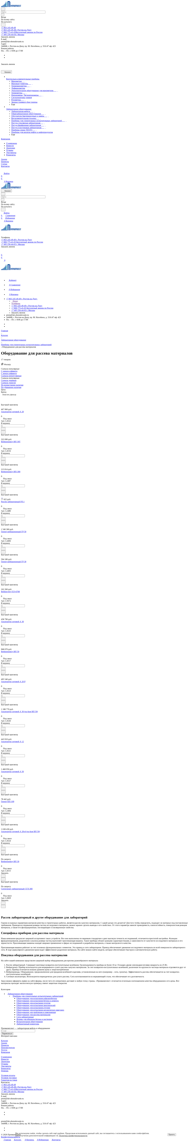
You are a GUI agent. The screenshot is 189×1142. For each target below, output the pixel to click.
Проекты (5, 1045)
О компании (11, 143)
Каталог (4, 1041)
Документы (11, 152)
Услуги (4, 1050)
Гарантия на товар (9, 1080)
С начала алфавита (9, 371)
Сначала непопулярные (11, 376)
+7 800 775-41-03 (22, 32)
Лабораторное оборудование (20, 994)
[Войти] (2, 252)
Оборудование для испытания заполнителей (35, 1005)
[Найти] (3, 25)
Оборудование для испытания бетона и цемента (37, 1001)
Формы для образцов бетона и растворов (34, 1019)
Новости (10, 146)
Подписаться (7, 1034)
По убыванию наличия (11, 387)
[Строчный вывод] (7, 398)
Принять (172, 1135)
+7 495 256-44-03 (12, 34)
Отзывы (9, 150)
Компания (5, 1052)
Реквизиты (11, 155)
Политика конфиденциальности (73, 1136)
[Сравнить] (3, 432)
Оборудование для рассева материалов (33, 1015)
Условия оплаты (8, 1075)
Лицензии (10, 148)
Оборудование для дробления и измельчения (36, 1012)
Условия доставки (9, 1078)
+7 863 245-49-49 (8, 28)
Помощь (4, 1071)
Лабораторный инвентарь (27, 1024)
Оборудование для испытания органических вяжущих (40, 1010)
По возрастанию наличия (12, 385)
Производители (8, 1048)
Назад (15, 301)
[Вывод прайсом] (11, 398)
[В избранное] (3, 428)
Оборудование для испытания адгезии (33, 1008)
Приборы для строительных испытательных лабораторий (38, 996)
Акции (4, 1043)
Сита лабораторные (25, 1017)
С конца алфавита (9, 373)
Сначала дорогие (8, 383)
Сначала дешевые (8, 380)
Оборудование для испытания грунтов (33, 1003)
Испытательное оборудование (29, 1022)
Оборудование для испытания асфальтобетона (36, 998)
